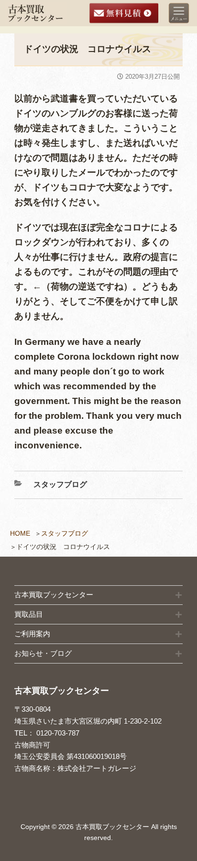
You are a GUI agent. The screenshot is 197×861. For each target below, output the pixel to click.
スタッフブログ (64, 533)
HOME (20, 533)
